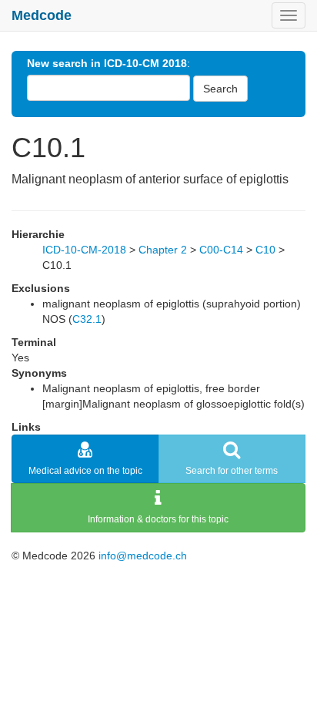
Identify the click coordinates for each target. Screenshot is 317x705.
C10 (265, 249)
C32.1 (87, 319)
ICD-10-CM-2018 (84, 249)
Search (220, 88)
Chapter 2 (162, 249)
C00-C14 (221, 249)
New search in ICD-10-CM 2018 (107, 63)
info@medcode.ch (142, 555)
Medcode (42, 15)
